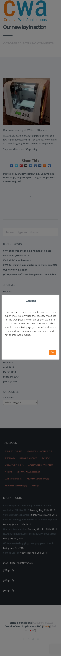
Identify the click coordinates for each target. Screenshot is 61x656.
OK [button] (52, 352)
